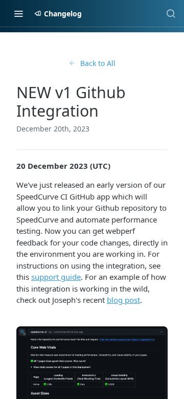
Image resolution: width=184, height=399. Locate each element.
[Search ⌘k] (171, 13)
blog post (123, 300)
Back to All (98, 63)
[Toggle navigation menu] (18, 13)
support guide (56, 277)
